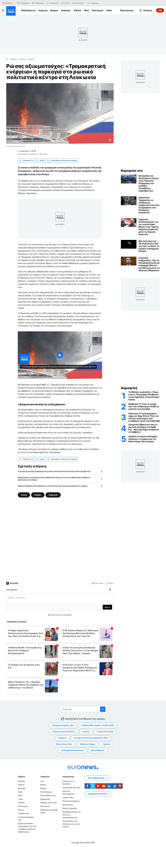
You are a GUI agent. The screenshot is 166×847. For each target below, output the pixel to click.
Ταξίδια (77, 10)
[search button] (89, 3)
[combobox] (102, 3)
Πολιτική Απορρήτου (71, 801)
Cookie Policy (68, 797)
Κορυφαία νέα (132, 171)
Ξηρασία (106, 744)
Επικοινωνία (67, 805)
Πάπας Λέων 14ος (64, 744)
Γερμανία (62, 738)
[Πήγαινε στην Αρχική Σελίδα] (11, 11)
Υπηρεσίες (45, 776)
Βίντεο (21, 810)
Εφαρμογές (45, 799)
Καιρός (43, 788)
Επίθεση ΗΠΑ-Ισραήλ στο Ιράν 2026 (97, 725)
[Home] (7, 59)
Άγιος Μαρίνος (98, 750)
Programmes (23, 813)
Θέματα (21, 776)
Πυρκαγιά (53, 495)
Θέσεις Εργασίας (69, 808)
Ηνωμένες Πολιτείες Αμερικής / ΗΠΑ (91, 738)
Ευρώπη (43, 10)
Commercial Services (71, 787)
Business (65, 10)
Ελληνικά (8, 3)
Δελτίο (43, 785)
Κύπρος (31, 59)
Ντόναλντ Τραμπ (87, 744)
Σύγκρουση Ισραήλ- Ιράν (63, 725)
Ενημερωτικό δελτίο (97, 794)
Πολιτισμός (97, 10)
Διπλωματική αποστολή (72, 750)
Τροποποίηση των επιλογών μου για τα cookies (71, 824)
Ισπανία (85, 732)
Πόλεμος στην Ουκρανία (64, 732)
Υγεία (20, 799)
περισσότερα (68, 776)
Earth (109, 10)
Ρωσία (24, 495)
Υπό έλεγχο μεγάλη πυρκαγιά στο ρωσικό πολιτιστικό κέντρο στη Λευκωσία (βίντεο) (54, 471)
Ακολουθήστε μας (48, 795)
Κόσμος (54, 10)
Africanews (45, 806)
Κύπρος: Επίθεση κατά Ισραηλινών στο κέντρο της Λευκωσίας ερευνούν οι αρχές (53, 486)
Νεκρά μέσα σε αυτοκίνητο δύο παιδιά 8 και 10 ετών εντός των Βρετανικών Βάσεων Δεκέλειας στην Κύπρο (54, 478)
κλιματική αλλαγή (105, 732)
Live (160, 10)
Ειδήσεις (14, 59)
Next (86, 10)
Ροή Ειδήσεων (28, 10)
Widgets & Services (48, 803)
